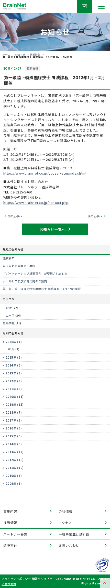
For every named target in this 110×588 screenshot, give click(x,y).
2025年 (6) (14, 357)
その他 (7, 308)
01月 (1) (13, 349)
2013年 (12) (15, 452)
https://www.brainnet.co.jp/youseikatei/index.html (44, 173)
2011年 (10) (15, 468)
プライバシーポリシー (16, 579)
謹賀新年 (9, 258)
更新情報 (35, 54)
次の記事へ (95, 215)
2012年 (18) (15, 460)
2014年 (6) (14, 444)
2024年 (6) (14, 365)
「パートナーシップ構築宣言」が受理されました (35, 273)
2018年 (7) (14, 412)
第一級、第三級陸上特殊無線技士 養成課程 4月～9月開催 (42, 289)
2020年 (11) (15, 397)
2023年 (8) (14, 373)
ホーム (7, 54)
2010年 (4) (14, 476)
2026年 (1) (14, 342)
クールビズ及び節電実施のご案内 (25, 281)
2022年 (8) (14, 381)
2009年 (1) (14, 483)
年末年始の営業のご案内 (19, 266)
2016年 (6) (14, 428)
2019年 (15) (15, 404)
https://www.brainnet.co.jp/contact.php (36, 202)
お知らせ (20, 54)
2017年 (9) (14, 420)
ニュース (8, 315)
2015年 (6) (14, 436)
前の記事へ (15, 215)
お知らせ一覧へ (53, 229)
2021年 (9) (14, 389)
